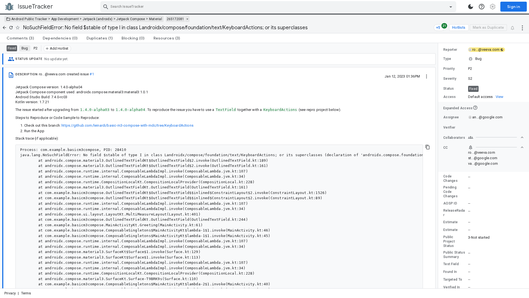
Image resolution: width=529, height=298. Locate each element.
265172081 (175, 19)
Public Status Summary (454, 255)
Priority (449, 69)
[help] (481, 6)
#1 (92, 74)
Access (449, 97)
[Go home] (4, 27)
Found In (450, 272)
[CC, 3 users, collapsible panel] (496, 147)
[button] (483, 59)
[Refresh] (11, 27)
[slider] (439, 165)
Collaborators (454, 138)
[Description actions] (426, 76)
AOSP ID (450, 203)
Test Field (451, 264)
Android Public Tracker (29, 19)
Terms (26, 293)
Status (448, 89)
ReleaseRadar (454, 213)
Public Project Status (449, 241)
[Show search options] (450, 6)
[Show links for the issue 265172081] (187, 19)
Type (447, 59)
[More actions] (522, 27)
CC (445, 148)
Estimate (450, 222)
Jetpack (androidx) (97, 19)
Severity (449, 79)
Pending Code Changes (450, 191)
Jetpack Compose (130, 19)
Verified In (451, 287)
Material (155, 19)
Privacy (10, 293)
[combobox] (278, 6)
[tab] (20, 38)
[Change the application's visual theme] (470, 6)
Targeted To (452, 279)
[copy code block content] (427, 147)
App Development (65, 19)
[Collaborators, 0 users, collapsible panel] (496, 137)
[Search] (105, 6)
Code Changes (450, 178)
